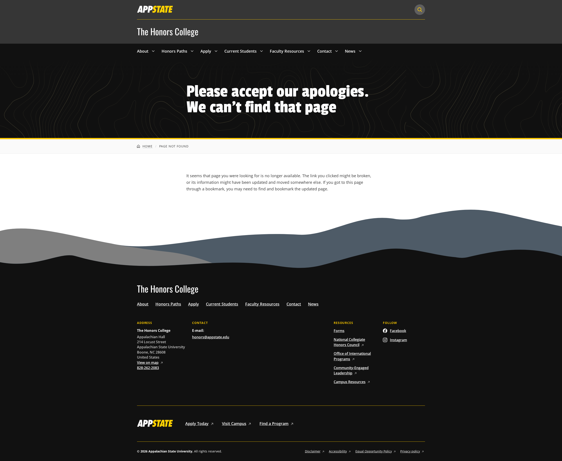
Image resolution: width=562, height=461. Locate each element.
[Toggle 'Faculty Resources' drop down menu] (309, 51)
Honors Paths (174, 51)
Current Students (240, 51)
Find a (273, 423)
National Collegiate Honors (349, 342)
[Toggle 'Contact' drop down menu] (336, 51)
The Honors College (167, 32)
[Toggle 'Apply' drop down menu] (216, 51)
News (350, 51)
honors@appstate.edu (210, 337)
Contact (324, 51)
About (142, 51)
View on (148, 362)
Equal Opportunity (373, 451)
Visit (234, 423)
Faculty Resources (287, 51)
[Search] (419, 9)
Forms (339, 330)
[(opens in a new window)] (155, 9)
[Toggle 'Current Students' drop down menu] (261, 51)
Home (147, 146)
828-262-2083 (148, 367)
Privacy (410, 451)
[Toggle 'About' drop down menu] (153, 51)
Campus (350, 381)
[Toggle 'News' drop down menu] (360, 51)
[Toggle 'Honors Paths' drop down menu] (192, 51)
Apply (205, 51)
